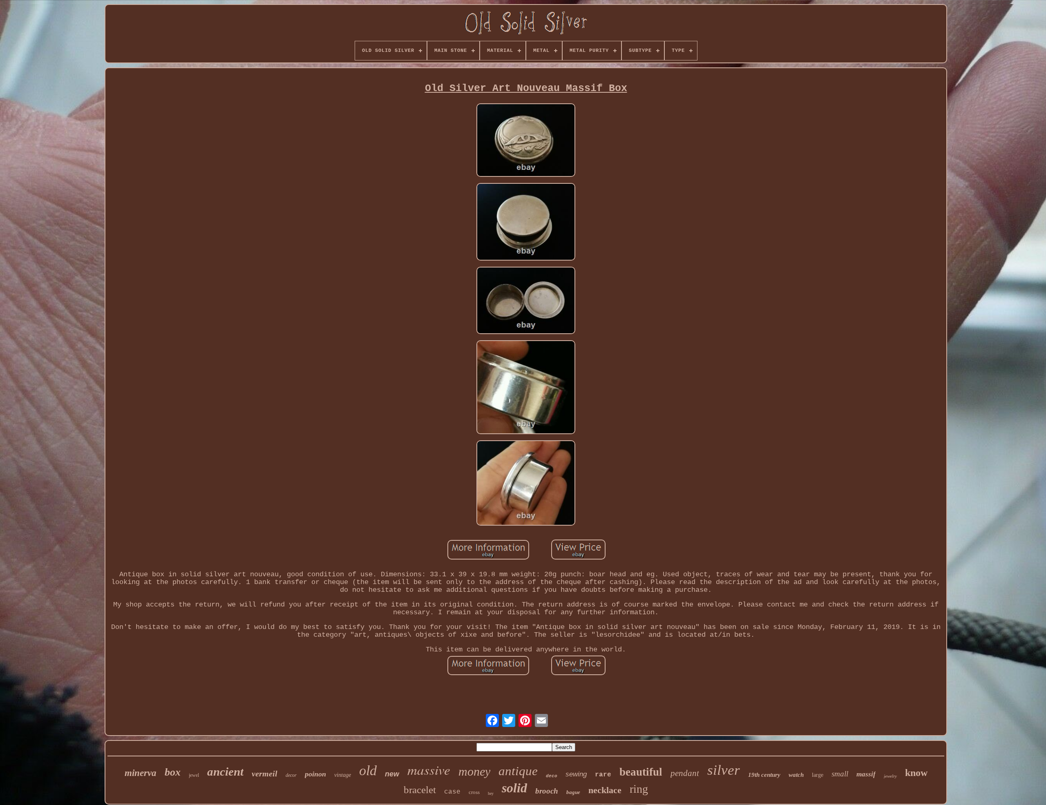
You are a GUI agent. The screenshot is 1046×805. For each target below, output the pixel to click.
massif (866, 774)
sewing (576, 774)
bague (573, 792)
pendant (685, 773)
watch (796, 775)
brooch (546, 791)
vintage (342, 775)
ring (639, 789)
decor (291, 775)
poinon (315, 774)
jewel (194, 775)
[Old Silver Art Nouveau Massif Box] (526, 141)
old (368, 770)
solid (514, 787)
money (474, 771)
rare (603, 774)
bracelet (420, 789)
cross (474, 792)
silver (723, 770)
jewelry (890, 776)
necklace (604, 790)
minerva (140, 773)
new (392, 774)
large (817, 775)
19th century (764, 775)
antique (518, 771)
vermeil (264, 773)
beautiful (640, 772)
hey (491, 793)
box (173, 772)
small (839, 773)
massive (428, 769)
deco (551, 776)
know (916, 772)
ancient (225, 771)
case (452, 792)
